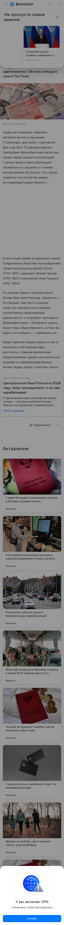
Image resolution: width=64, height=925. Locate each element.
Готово (32, 918)
